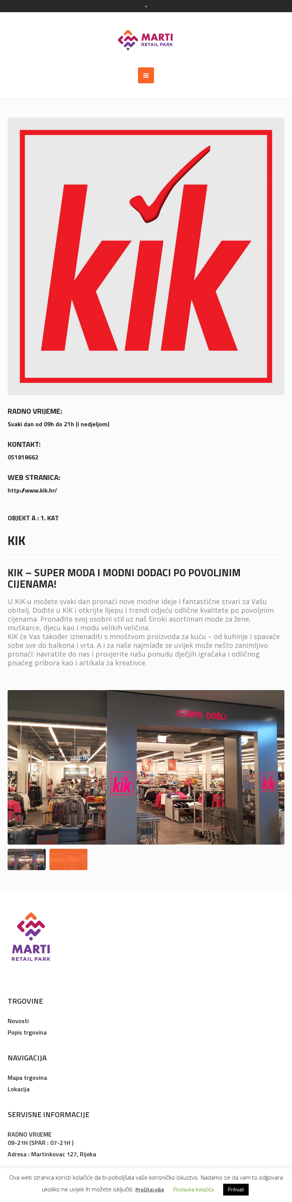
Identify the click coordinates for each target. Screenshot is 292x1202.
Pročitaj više (149, 1189)
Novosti (18, 1020)
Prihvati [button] (236, 1189)
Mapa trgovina (27, 1077)
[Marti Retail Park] (146, 39)
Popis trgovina (27, 1032)
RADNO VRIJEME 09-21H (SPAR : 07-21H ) (40, 1138)
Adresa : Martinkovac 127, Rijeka (52, 1154)
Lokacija (19, 1089)
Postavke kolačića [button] (193, 1189)
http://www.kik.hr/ (32, 490)
